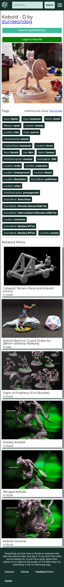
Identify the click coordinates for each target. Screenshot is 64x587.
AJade (8, 347)
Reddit (8, 581)
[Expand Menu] (59, 5)
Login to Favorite (32, 39)
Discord (9, 572)
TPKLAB (9, 396)
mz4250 (9, 295)
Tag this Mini (55, 111)
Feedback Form (44, 572)
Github (25, 572)
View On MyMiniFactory (32, 30)
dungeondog (17, 21)
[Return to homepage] (6, 5)
